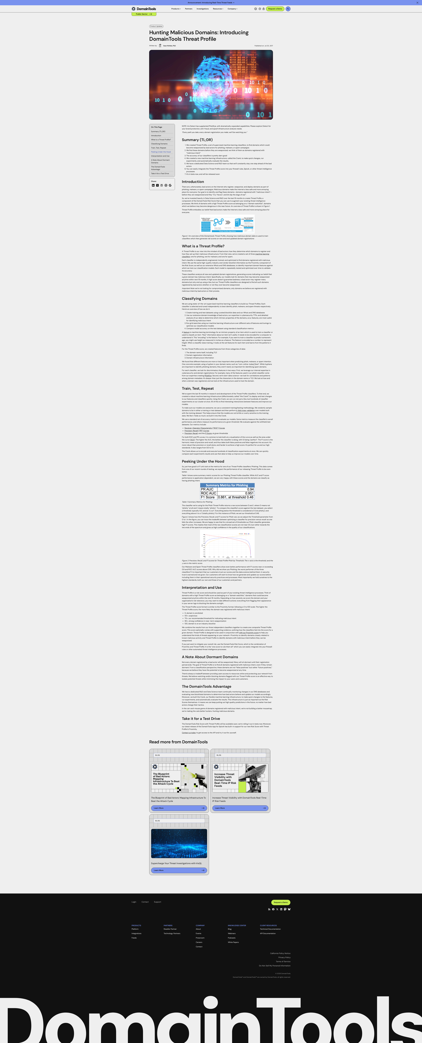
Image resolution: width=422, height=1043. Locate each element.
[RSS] (269, 909)
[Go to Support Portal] (259, 8)
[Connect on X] (277, 909)
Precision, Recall (191, 433)
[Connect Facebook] (273, 909)
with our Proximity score (249, 633)
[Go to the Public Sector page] (144, 14)
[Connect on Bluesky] (289, 909)
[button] (417, 2)
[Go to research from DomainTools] (263, 8)
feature (186, 332)
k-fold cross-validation (245, 410)
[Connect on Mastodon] (285, 909)
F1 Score (208, 433)
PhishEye (208, 375)
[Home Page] (144, 8)
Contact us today (189, 733)
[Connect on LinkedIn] (281, 909)
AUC (192, 440)
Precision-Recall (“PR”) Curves (197, 431)
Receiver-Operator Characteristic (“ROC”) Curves (205, 428)
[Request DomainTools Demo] (275, 9)
